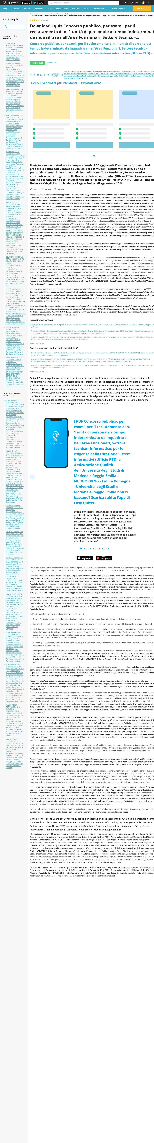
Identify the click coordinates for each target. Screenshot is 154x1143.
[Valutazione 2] (32, 20)
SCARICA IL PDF (56, 75)
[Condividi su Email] (38, 75)
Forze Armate (62, 8)
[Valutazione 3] (34, 20)
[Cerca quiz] (14, 26)
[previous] (32, 477)
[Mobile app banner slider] (81, 548)
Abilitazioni (38, 8)
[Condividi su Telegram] (48, 75)
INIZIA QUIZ (37, 63)
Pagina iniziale (35, 14)
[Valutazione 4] (36, 20)
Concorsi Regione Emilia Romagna (62, 14)
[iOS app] (84, 558)
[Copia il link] (45, 75)
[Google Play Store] (38, 2)
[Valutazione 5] (38, 20)
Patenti (27, 8)
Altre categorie (118, 8)
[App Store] (26, 2)
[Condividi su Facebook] (31, 75)
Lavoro (49, 8)
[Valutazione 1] (31, 20)
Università (75, 8)
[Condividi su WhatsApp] (41, 75)
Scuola (87, 8)
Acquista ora (52, 62)
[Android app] (104, 558)
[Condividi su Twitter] (34, 75)
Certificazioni (98, 8)
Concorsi (16, 8)
